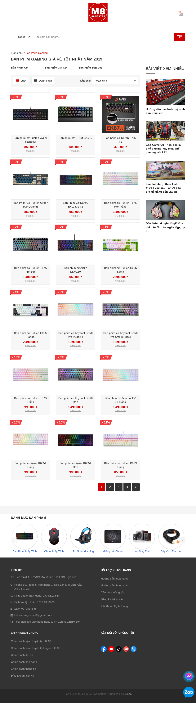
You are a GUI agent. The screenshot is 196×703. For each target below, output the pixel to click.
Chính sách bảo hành (24, 661)
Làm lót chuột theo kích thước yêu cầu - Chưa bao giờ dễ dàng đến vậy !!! (163, 187)
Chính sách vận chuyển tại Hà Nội (31, 641)
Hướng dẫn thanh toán (114, 585)
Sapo (128, 693)
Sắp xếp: (85, 80)
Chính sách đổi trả (22, 654)
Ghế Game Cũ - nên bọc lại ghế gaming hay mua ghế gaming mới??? (164, 148)
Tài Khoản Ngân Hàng (114, 606)
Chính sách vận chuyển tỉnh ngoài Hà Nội (36, 648)
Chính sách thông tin (23, 668)
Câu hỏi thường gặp (113, 592)
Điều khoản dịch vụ (22, 675)
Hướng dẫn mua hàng (114, 578)
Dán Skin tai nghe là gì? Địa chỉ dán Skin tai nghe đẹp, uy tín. (165, 227)
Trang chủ (17, 52)
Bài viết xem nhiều (165, 68)
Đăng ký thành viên (112, 599)
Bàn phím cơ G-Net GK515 (75, 137)
